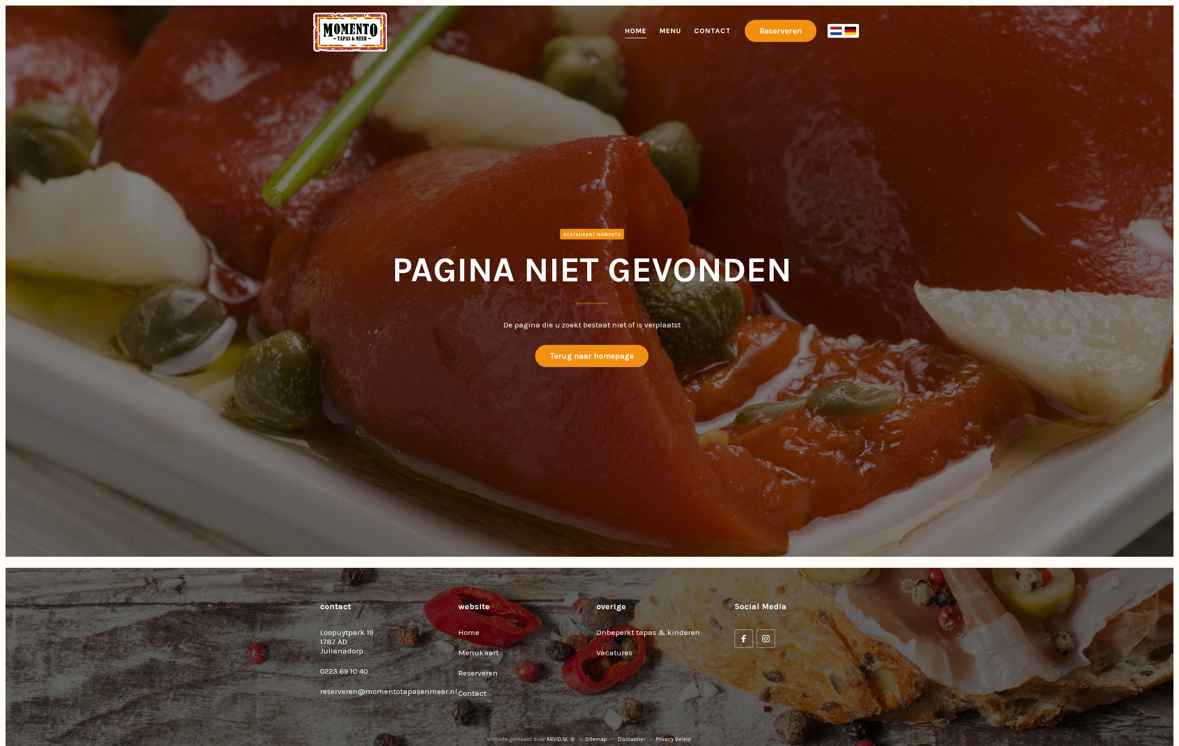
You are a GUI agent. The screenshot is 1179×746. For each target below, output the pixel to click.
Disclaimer (631, 739)
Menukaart (478, 652)
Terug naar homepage (592, 356)
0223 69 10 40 (344, 671)
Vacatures (614, 652)
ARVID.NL (557, 739)
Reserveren (780, 30)
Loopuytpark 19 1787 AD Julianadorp (347, 641)
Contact (712, 30)
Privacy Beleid (673, 739)
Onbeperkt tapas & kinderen (648, 632)
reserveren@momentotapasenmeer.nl (388, 691)
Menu (670, 30)
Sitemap (596, 739)
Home (636, 30)
